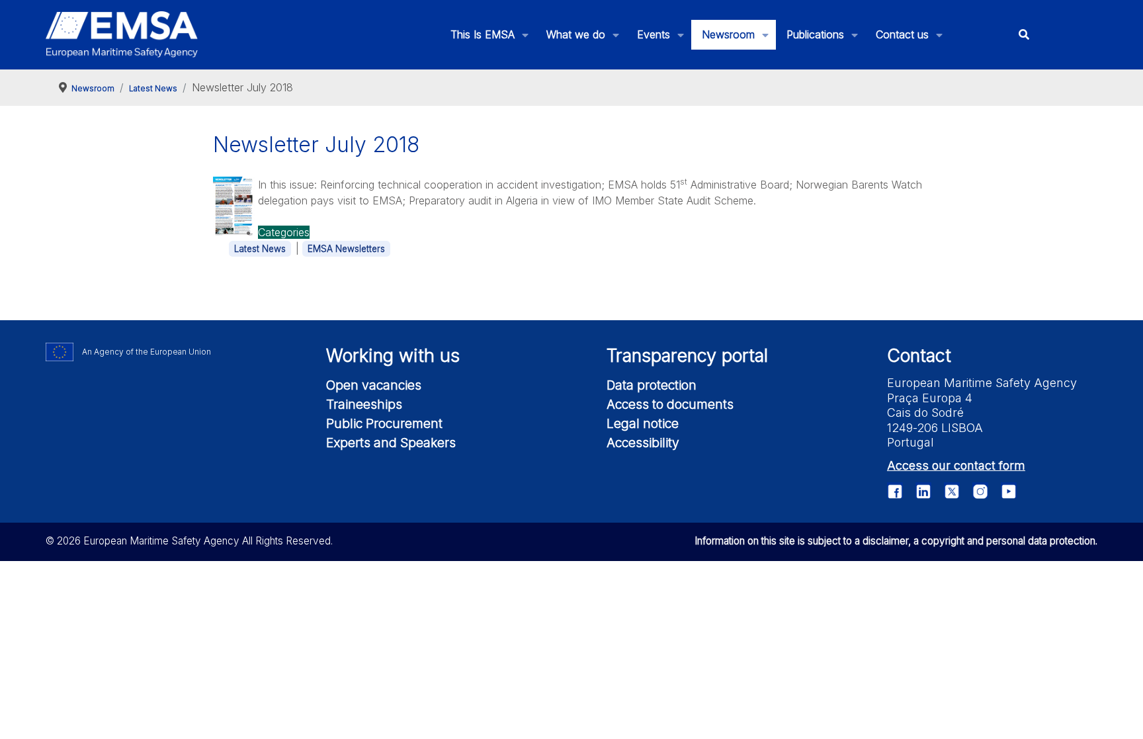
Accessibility (643, 443)
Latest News (260, 248)
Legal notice (643, 423)
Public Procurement (384, 423)
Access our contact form (956, 465)
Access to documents (670, 404)
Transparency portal (687, 356)
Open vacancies (373, 385)
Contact (919, 356)
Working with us (393, 356)
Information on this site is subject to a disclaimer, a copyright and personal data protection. (896, 541)
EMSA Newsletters (346, 248)
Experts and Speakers (391, 443)
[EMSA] (122, 34)
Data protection (652, 385)
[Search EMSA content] (1024, 35)
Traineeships (364, 404)
